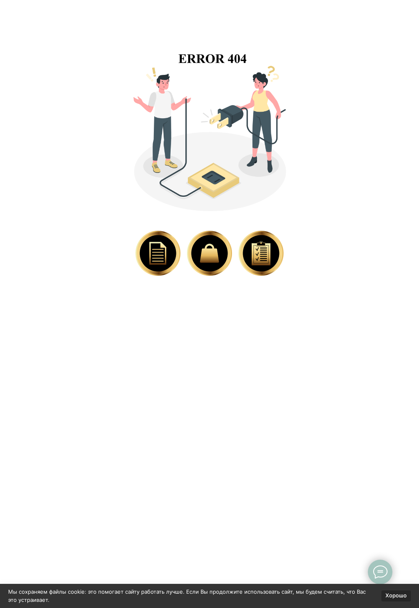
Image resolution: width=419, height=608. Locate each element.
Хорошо (396, 595)
